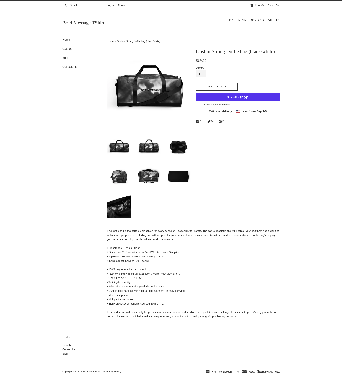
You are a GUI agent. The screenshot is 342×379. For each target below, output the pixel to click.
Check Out (274, 5)
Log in (110, 5)
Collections (69, 66)
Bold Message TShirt (83, 22)
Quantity (200, 68)
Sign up (122, 5)
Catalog (67, 48)
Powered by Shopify (111, 371)
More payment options (217, 104)
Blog (65, 57)
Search (66, 345)
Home (66, 39)
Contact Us (69, 349)
